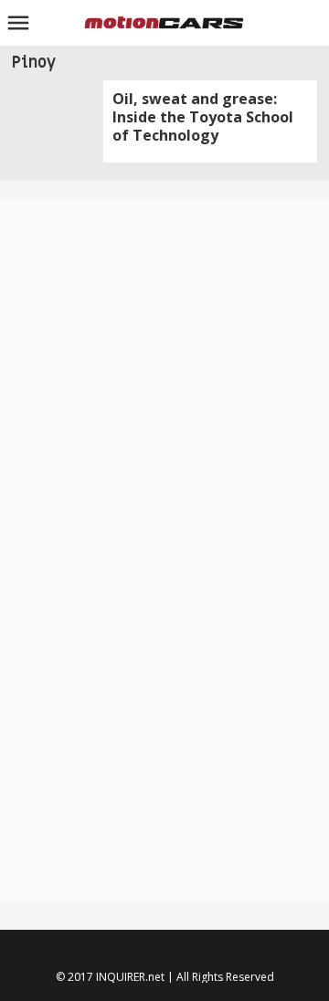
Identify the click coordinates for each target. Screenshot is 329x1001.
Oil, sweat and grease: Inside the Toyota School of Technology (202, 117)
